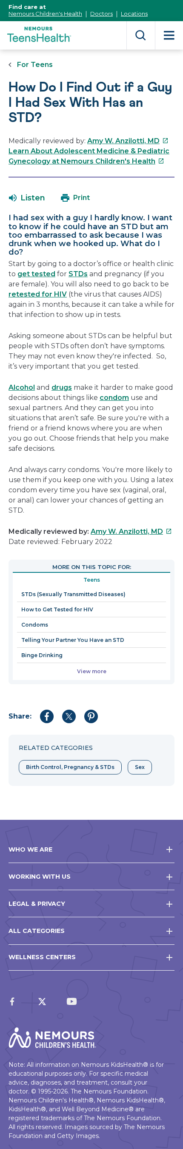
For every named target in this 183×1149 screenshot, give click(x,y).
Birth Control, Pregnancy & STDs (70, 767)
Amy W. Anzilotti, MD (128, 141)
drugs (61, 387)
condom (114, 398)
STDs (78, 274)
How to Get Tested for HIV (57, 609)
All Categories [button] (37, 931)
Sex (140, 767)
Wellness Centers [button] (42, 957)
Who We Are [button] (30, 849)
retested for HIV (38, 294)
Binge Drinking (42, 655)
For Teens (35, 65)
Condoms (34, 625)
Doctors (101, 13)
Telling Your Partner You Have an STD (72, 640)
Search (140, 35)
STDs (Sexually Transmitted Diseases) (73, 594)
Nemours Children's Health (45, 13)
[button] (27, 198)
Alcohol (22, 387)
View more (91, 671)
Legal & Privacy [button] (37, 904)
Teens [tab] (91, 580)
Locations (134, 13)
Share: (20, 716)
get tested (36, 274)
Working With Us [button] (40, 876)
